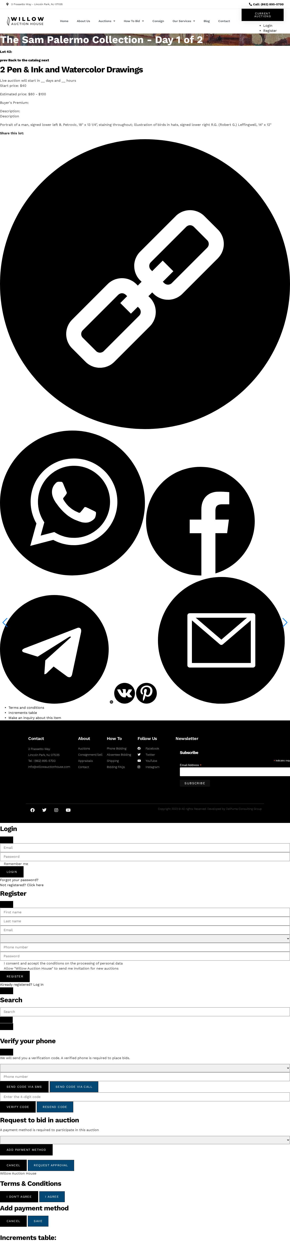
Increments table (22, 713)
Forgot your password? (19, 880)
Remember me (16, 864)
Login (12, 871)
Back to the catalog (24, 60)
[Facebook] (32, 810)
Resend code (55, 1107)
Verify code (18, 1107)
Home (64, 21)
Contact (224, 21)
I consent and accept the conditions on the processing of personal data (63, 963)
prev (3, 60)
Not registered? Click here (22, 885)
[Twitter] (44, 810)
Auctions (105, 21)
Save (38, 1221)
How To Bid (132, 21)
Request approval (51, 1165)
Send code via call (74, 1086)
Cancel (13, 1165)
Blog (207, 21)
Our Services (182, 21)
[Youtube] (68, 810)
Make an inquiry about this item (34, 718)
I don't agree (19, 1196)
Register (15, 976)
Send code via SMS (24, 1086)
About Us (83, 21)
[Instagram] (56, 810)
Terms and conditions (26, 708)
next (45, 60)
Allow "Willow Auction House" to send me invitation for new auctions (61, 968)
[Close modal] (6, 840)
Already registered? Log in (22, 985)
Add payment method (26, 1149)
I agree (52, 1196)
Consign (158, 21)
